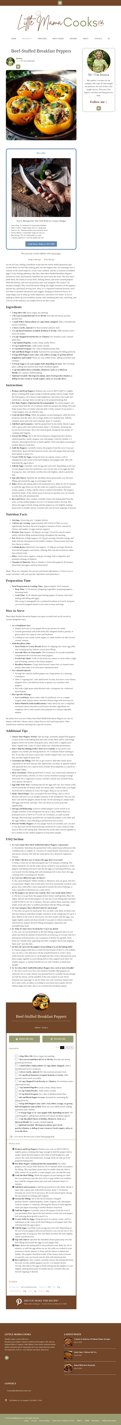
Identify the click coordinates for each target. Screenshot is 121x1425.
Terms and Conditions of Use (63, 1421)
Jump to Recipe (34, 259)
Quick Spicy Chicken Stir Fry (85, 1352)
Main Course (58, 39)
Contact (98, 39)
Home (13, 39)
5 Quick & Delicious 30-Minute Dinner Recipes (92, 1339)
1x (62, 1047)
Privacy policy (44, 1421)
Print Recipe (49, 259)
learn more (56, 253)
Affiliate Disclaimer (109, 1421)
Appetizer (42, 39)
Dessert (73, 39)
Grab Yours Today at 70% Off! (41, 244)
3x (71, 1047)
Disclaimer (95, 1421)
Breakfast (27, 39)
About (86, 39)
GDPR (86, 1421)
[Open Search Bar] (109, 38)
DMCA (79, 1421)
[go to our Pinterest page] (60, 3)
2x (67, 1047)
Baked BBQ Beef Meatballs (84, 1365)
